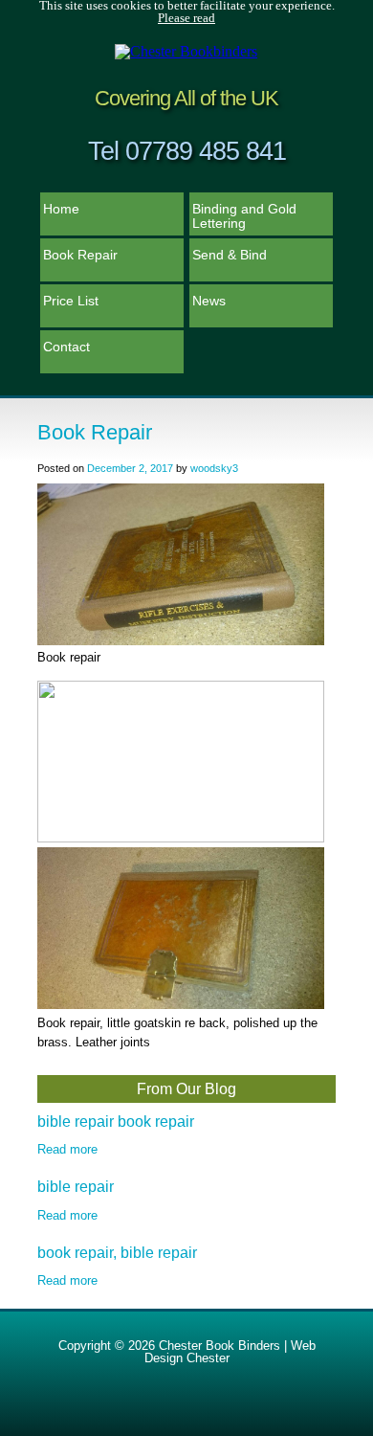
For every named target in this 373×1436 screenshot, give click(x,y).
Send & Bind (229, 254)
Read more (67, 1149)
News (209, 300)
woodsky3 (214, 468)
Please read (186, 18)
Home (61, 208)
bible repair (75, 1186)
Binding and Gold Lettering (244, 215)
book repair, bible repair (117, 1253)
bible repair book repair (115, 1121)
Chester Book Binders (219, 1345)
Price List (71, 300)
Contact (66, 346)
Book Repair (80, 254)
